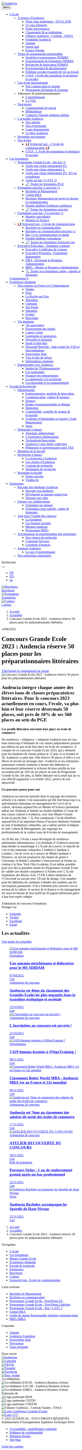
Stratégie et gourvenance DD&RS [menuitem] (46, 57)
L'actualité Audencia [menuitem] (30, 118)
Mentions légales (20, 1436)
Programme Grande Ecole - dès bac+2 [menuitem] (41, 162)
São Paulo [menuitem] (31, 307)
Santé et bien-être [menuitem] (36, 343)
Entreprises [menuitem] (16, 483)
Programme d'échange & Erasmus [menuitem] (46, 90)
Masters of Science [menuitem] (37, 220)
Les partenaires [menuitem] (34, 372)
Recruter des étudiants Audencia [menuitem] (38, 487)
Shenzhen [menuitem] (31, 300)
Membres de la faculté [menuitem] (31, 451)
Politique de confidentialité (26, 1432)
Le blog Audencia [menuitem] (36, 133)
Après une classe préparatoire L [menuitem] (45, 169)
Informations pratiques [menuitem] (39, 361)
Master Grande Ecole (23, 1258)
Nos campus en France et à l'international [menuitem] (43, 285)
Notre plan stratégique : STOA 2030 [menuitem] (48, 21)
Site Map (15, 1439)
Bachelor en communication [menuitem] (43, 227)
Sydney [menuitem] (30, 314)
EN (12, 576)
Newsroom (16, 1343)
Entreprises (16, 1269)
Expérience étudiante (23, 1262)
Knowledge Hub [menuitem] (36, 354)
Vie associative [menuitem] (34, 325)
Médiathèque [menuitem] (33, 111)
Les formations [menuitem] (19, 158)
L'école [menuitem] (14, 14)
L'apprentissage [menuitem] (35, 97)
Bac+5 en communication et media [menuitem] (47, 235)
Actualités (16, 615)
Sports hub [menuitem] (32, 46)
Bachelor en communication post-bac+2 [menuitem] (50, 231)
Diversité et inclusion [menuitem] (38, 339)
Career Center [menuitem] (34, 332)
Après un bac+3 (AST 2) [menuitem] (41, 180)
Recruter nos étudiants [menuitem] (39, 490)
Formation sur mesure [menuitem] (39, 505)
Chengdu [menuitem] (31, 303)
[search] (3, 567)
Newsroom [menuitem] (24, 104)
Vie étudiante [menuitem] (26, 321)
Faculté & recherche (22, 1265)
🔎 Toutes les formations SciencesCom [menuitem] (50, 242)
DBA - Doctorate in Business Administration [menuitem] (43, 262)
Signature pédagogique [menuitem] (39, 433)
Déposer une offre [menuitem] (36, 498)
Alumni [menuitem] (30, 43)
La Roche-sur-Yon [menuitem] (37, 296)
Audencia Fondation (22, 1336)
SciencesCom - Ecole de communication (35, 1280)
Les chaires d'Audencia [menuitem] (40, 462)
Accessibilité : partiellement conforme (33, 1429)
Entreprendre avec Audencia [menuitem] (35, 364)
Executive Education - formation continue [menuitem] (44, 246)
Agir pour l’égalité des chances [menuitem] (37, 516)
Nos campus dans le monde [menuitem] (42, 86)
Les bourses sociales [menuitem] (38, 523)
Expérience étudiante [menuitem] (23, 282)
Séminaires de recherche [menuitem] (40, 469)
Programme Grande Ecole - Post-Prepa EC (36, 1301)
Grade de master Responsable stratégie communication (44, 1315)
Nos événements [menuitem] (35, 126)
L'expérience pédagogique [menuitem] (42, 436)
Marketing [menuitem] (31, 408)
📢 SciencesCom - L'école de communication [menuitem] (46, 224)
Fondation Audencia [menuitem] (38, 39)
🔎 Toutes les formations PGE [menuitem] (44, 184)
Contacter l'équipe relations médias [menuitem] (47, 115)
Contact (14, 1276)
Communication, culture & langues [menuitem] (47, 397)
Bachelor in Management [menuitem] (41, 191)
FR (12, 572)
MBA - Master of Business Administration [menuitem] (51, 267)
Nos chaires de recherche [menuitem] (41, 537)
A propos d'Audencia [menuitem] (31, 18)
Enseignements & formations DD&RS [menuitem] (49, 61)
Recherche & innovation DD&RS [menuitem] (46, 64)
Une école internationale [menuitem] (33, 82)
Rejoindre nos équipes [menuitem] (31, 136)
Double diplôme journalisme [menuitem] (43, 238)
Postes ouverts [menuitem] (34, 476)
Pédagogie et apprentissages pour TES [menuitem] (49, 447)
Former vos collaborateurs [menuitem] (34, 501)
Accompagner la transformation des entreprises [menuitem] (47, 534)
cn (11, 580)
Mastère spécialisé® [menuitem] (38, 216)
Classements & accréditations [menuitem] (43, 32)
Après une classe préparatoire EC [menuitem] (46, 166)
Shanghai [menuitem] (31, 311)
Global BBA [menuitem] (33, 195)
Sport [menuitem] (28, 426)
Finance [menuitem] (30, 400)
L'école (14, 1251)
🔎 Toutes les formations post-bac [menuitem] (46, 209)
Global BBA (18, 1311)
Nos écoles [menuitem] (24, 140)
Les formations (19, 1255)
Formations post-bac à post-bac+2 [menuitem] (39, 187)
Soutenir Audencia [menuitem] (29, 548)
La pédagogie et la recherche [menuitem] (43, 379)
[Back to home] (9, 3)
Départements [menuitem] (26, 390)
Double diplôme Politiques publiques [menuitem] (48, 205)
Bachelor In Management (25, 1293)
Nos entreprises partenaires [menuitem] (34, 555)
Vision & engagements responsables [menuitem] (40, 54)
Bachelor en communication (27, 1297)
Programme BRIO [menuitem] (37, 530)
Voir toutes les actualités (17, 941)
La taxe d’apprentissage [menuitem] (40, 552)
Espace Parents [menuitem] (34, 50)
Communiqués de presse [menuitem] (40, 108)
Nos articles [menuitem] (32, 122)
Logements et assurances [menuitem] (41, 336)
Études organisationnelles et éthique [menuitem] (47, 404)
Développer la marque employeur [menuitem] (46, 494)
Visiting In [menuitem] (32, 480)
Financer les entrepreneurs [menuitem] (41, 375)
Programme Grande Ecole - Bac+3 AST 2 (36, 1308)
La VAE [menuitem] (30, 100)
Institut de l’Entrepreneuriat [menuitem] (42, 368)
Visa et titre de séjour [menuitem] (38, 357)
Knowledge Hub (20, 1339)
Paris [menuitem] (28, 293)
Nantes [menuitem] (29, 289)
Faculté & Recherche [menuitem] (23, 386)
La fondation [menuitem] (33, 519)
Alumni (14, 1332)
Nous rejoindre (19, 1347)
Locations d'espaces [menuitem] (37, 544)
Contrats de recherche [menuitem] (39, 465)
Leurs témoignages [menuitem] (37, 129)
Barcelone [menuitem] (31, 318)
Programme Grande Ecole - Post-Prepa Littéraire (40, 1304)
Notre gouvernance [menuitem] (37, 28)
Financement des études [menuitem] (40, 329)
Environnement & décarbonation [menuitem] (45, 68)
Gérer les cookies (12, 1446)
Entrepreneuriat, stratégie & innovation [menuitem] (49, 393)
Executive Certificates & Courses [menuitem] (46, 249)
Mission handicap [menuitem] (36, 526)
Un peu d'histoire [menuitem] (36, 25)
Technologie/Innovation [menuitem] (40, 440)
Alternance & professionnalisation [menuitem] (39, 93)
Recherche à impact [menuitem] (30, 454)
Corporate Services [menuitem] (37, 541)
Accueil (14, 611)
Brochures (16, 1273)
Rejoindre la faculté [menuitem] (30, 472)
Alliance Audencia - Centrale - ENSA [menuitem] (49, 36)
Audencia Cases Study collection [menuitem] (46, 444)
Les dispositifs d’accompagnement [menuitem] (47, 382)
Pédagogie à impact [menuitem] (30, 429)
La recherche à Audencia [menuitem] (41, 458)
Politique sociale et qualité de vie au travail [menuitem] (52, 72)
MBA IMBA (18, 1319)
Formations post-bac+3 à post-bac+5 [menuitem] (40, 213)
